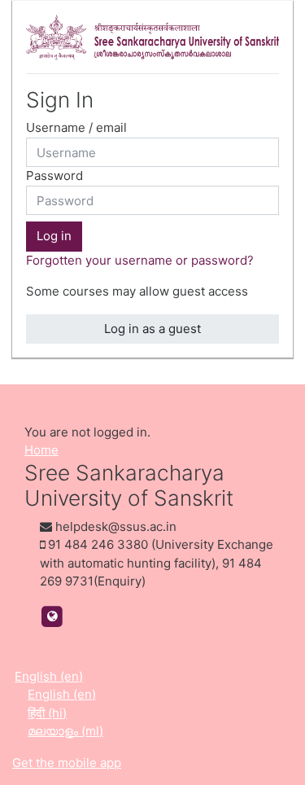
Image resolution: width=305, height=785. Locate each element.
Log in (54, 235)
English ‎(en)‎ (49, 676)
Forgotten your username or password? (140, 260)
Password (54, 175)
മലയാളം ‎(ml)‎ (65, 731)
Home (41, 450)
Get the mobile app (66, 762)
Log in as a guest (152, 328)
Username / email (76, 127)
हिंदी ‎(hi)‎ (47, 713)
